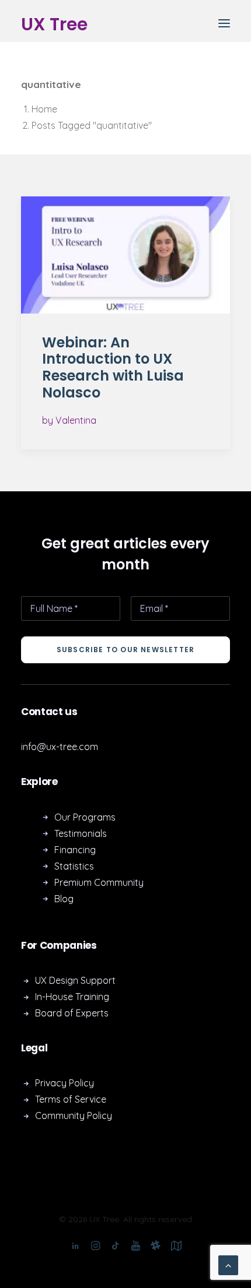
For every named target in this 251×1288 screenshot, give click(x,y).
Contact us (49, 712)
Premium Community (99, 882)
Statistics (74, 866)
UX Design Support (75, 980)
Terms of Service (70, 1099)
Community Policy (73, 1115)
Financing (75, 850)
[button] (224, 23)
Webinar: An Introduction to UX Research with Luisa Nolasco (113, 367)
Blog (64, 899)
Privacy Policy (64, 1083)
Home (44, 109)
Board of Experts (72, 1013)
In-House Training (72, 996)
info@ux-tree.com (59, 746)
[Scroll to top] (228, 1264)
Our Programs (85, 817)
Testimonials (80, 833)
